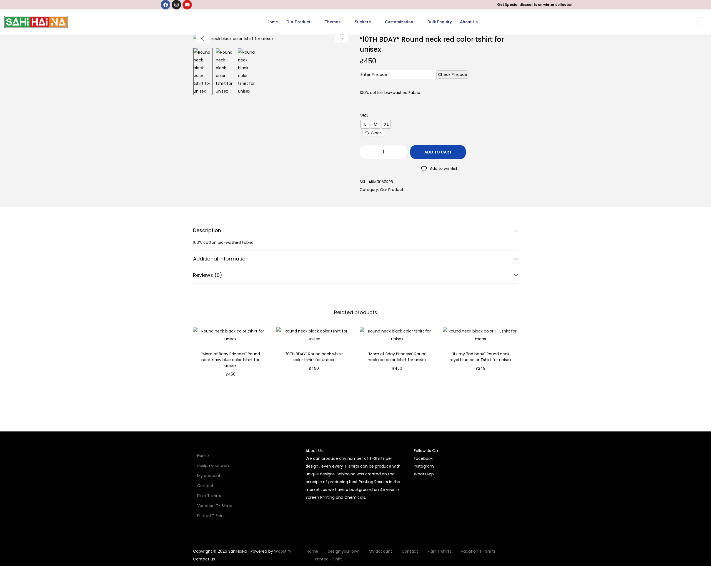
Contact (205, 485)
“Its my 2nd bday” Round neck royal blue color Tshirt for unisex (480, 357)
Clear (376, 133)
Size (364, 115)
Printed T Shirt (210, 515)
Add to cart (438, 152)
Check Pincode (452, 74)
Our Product (298, 21)
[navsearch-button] (688, 22)
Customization (399, 21)
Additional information (221, 258)
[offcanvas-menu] (700, 22)
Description (207, 230)
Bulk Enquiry (439, 21)
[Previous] (203, 39)
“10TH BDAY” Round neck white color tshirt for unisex (314, 357)
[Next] (342, 39)
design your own (213, 465)
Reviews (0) (207, 275)
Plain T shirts (209, 495)
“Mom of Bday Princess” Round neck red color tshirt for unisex (397, 357)
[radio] (365, 124)
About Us (469, 21)
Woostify (282, 551)
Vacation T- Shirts (214, 505)
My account (209, 475)
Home (272, 21)
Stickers (363, 21)
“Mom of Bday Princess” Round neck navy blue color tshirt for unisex (230, 359)
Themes (333, 21)
